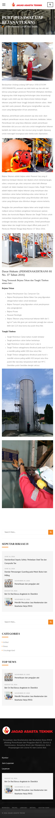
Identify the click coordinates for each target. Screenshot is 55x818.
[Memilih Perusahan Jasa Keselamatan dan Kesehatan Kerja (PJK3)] (8, 602)
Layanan (23, 807)
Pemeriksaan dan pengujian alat (27, 584)
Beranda (5, 807)
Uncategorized (9, 650)
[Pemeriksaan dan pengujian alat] (8, 583)
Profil (15, 807)
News (5, 646)
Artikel (5, 642)
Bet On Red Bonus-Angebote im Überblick (21, 594)
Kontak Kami (43, 807)
